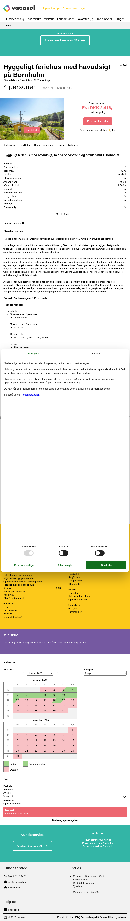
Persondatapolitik (90, 917)
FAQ (77, 917)
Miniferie (49, 19)
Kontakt (61, 917)
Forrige (24, 673)
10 (63, 695)
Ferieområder (65, 19)
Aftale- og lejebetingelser (65, 820)
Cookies (70, 917)
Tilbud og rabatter (117, 917)
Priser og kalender (97, 121)
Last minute (33, 19)
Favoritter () (85, 19)
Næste (57, 673)
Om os (103, 917)
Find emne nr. (104, 19)
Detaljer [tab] (96, 353)
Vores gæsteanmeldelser (93, 130)
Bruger (119, 19)
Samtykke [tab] (33, 353)
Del (125, 65)
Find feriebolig (15, 19)
